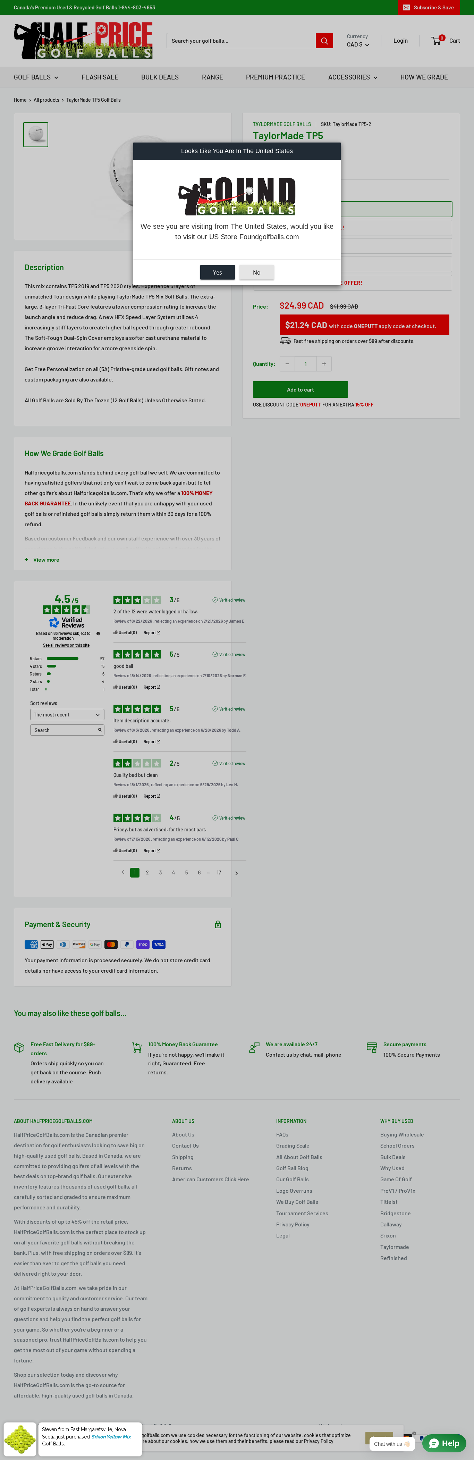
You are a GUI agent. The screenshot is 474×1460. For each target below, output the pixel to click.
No (257, 272)
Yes (217, 272)
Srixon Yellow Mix (110, 1437)
